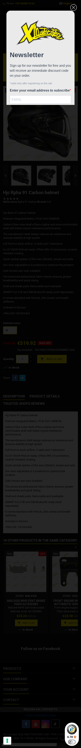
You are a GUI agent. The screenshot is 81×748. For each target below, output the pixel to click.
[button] (73, 7)
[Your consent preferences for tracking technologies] (7, 741)
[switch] (72, 742)
